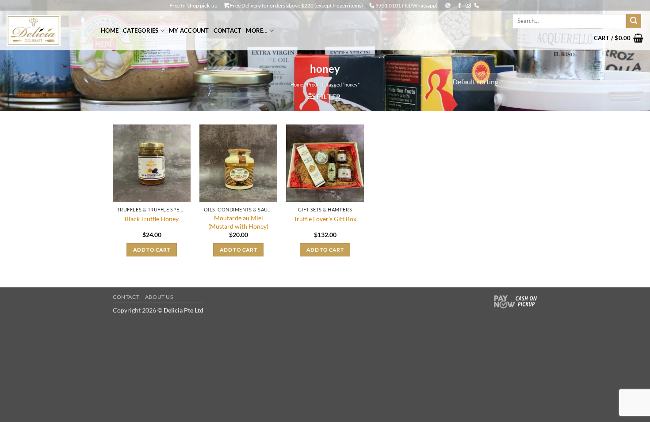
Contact (228, 30)
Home (110, 30)
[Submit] (633, 21)
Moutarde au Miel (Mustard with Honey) (238, 222)
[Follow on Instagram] (468, 6)
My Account (189, 30)
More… (257, 30)
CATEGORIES (141, 30)
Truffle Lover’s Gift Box (325, 218)
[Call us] (476, 6)
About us (159, 297)
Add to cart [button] (151, 249)
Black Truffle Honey (152, 218)
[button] (618, 38)
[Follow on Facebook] (459, 6)
